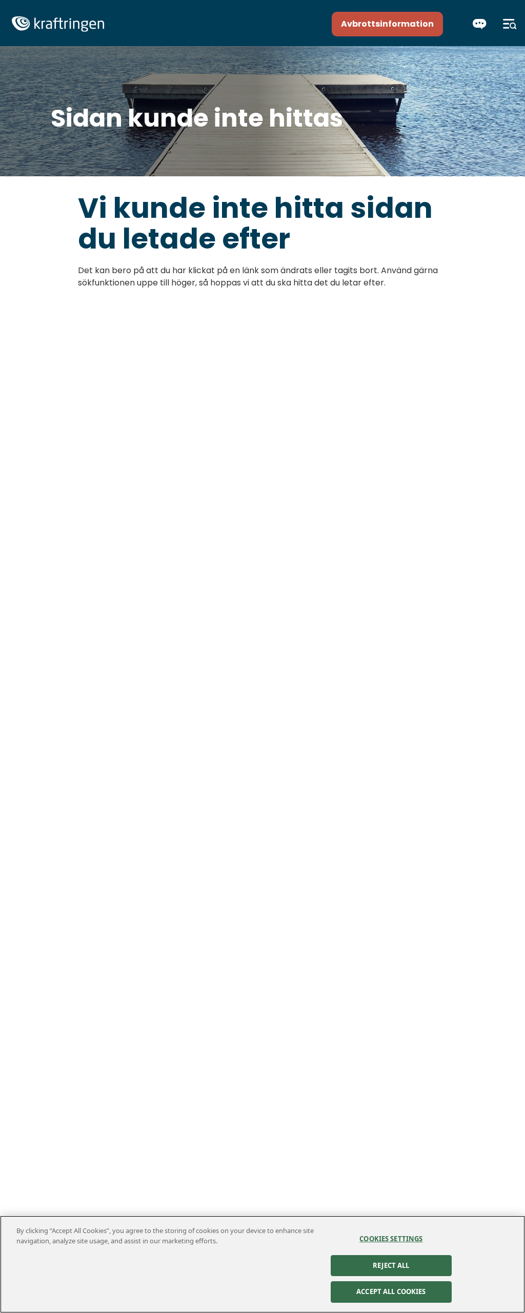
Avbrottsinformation (387, 24)
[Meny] (510, 24)
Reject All (391, 1265)
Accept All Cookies (391, 1291)
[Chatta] (480, 24)
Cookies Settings (390, 1238)
